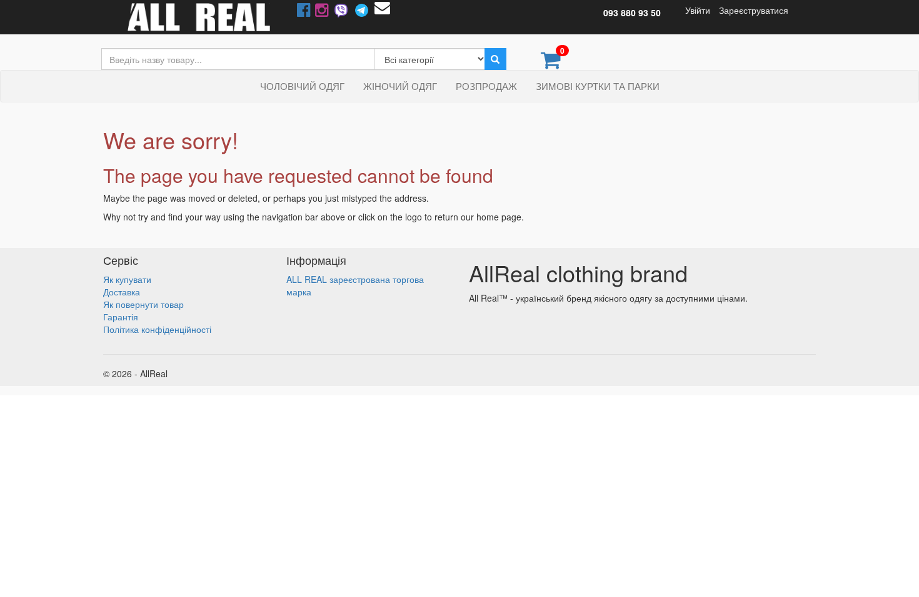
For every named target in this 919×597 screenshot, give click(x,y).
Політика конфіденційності (157, 329)
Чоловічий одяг (302, 85)
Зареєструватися (753, 10)
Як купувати (127, 279)
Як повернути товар (143, 304)
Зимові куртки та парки (598, 85)
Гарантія (120, 316)
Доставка (121, 291)
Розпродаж (486, 85)
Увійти (697, 10)
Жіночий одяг (400, 85)
